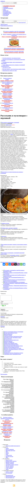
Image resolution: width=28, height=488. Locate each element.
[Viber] (18, 264)
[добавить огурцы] (5, 223)
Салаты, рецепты (9, 467)
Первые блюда (14, 343)
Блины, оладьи (9, 460)
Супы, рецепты (9, 468)
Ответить (3, 316)
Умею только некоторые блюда (11, 369)
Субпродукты (9, 455)
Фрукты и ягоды (9, 456)
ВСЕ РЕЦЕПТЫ (6, 11)
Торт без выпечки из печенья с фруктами (14, 52)
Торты (7, 469)
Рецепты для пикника (19, 349)
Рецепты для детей (17, 348)
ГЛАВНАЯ (5, 7)
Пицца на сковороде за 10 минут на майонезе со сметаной (7, 86)
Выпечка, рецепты (10, 462)
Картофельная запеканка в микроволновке (14, 49)
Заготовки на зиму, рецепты (12, 464)
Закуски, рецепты (10, 465)
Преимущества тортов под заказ (9, 70)
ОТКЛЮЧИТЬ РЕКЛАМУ (9, 6)
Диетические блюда (17, 336)
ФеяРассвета (9, 124)
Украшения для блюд (18, 352)
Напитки (10, 341)
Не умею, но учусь (8, 365)
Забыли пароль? (4, 24)
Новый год (11, 342)
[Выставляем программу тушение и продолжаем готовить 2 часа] (14, 245)
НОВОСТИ (5, 10)
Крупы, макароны (10, 449)
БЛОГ (4, 9)
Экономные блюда (16, 354)
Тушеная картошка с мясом (14, 46)
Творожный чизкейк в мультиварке (7, 101)
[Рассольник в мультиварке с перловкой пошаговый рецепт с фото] (14, 254)
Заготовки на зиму (6, 67)
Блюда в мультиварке (18, 331)
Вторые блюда (14, 332)
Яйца (7, 457)
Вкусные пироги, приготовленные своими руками (13, 69)
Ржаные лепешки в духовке (7, 80)
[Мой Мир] (9, 264)
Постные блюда (14, 344)
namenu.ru (3, 1)
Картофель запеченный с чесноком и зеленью (7, 92)
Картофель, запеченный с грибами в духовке (7, 430)
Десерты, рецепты (10, 463)
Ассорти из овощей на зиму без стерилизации (14, 32)
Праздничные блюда (18, 345)
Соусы (8, 351)
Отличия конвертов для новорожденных (11, 58)
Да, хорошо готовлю (9, 363)
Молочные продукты (10, 450)
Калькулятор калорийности (7, 25)
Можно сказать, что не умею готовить (12, 364)
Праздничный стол (10, 477)
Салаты (9, 350)
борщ (12, 134)
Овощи (7, 452)
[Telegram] (24, 264)
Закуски (10, 338)
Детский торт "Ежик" (7, 432)
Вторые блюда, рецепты (11, 461)
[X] (15, 264)
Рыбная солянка (7, 425)
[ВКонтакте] (4, 264)
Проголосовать (4, 374)
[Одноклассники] (7, 264)
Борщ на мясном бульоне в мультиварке (14, 280)
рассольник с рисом (14, 255)
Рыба (7, 454)
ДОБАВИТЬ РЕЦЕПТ (8, 8)
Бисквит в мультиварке (19, 282)
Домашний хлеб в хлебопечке (7, 437)
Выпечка (10, 334)
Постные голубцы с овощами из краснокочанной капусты (7, 422)
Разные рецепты (15, 347)
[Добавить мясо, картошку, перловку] (9, 228)
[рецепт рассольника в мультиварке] (9, 262)
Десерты (10, 335)
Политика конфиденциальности (13, 445)
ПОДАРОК (5, 15)
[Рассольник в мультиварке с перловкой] (10, 122)
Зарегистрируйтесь (22, 22)
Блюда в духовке (9, 471)
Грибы (7, 448)
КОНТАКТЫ (6, 14)
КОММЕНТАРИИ (7, 13)
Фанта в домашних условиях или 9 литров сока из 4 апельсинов (14, 37)
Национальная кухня (10, 476)
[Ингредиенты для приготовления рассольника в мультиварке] (14, 173)
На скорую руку (15, 339)
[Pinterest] (12, 264)
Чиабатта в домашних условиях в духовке (7, 96)
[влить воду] (3, 236)
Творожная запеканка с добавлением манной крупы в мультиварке (15, 286)
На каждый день (9, 475)
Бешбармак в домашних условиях (7, 111)
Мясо (7, 451)
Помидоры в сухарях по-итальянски (7, 106)
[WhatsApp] (21, 264)
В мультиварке (9, 472)
